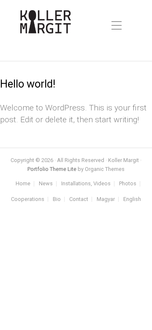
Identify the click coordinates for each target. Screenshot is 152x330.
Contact (78, 199)
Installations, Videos (86, 184)
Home (23, 184)
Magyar (106, 199)
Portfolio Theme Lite (51, 169)
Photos (127, 184)
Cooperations (27, 199)
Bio (57, 199)
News (46, 184)
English (132, 199)
